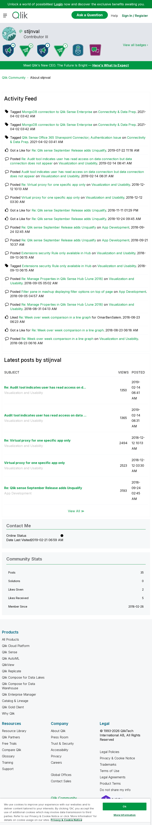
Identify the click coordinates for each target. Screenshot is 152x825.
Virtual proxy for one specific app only (50, 197)
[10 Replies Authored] (26, 50)
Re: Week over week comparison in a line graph (55, 317)
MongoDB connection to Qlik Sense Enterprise (57, 112)
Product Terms (110, 783)
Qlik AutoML (10, 658)
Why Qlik (8, 713)
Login (58, 4)
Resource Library (14, 731)
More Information (125, 814)
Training (7, 762)
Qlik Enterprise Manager (19, 694)
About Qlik (58, 731)
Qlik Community (14, 78)
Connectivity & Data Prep (117, 112)
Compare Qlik (11, 750)
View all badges (134, 45)
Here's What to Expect (110, 65)
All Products (10, 639)
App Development (115, 227)
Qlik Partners (11, 737)
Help (114, 16)
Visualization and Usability (78, 163)
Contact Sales (61, 781)
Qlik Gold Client (13, 707)
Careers (56, 762)
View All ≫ (76, 511)
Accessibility (59, 750)
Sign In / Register (135, 16)
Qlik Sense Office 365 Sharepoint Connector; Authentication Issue (71, 137)
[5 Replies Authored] (61, 50)
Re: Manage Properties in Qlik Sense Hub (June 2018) (62, 279)
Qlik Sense (9, 652)
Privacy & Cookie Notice (117, 758)
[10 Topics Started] (9, 50)
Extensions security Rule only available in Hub (56, 253)
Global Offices (61, 775)
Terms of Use (109, 771)
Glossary (8, 756)
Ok (124, 806)
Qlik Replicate (11, 671)
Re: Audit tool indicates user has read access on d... (45, 387)
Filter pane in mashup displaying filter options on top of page (67, 292)
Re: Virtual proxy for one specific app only (53, 185)
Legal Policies (109, 752)
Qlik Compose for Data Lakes (23, 677)
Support (7, 769)
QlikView (8, 665)
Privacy (56, 756)
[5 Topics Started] (43, 50)
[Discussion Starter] (95, 50)
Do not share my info (116, 790)
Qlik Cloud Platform (15, 646)
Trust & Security (62, 743)
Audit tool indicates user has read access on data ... (45, 415)
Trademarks (108, 764)
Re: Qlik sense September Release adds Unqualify (69, 150)
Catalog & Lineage (15, 701)
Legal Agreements (112, 777)
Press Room (59, 737)
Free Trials (9, 743)
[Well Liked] (78, 50)
